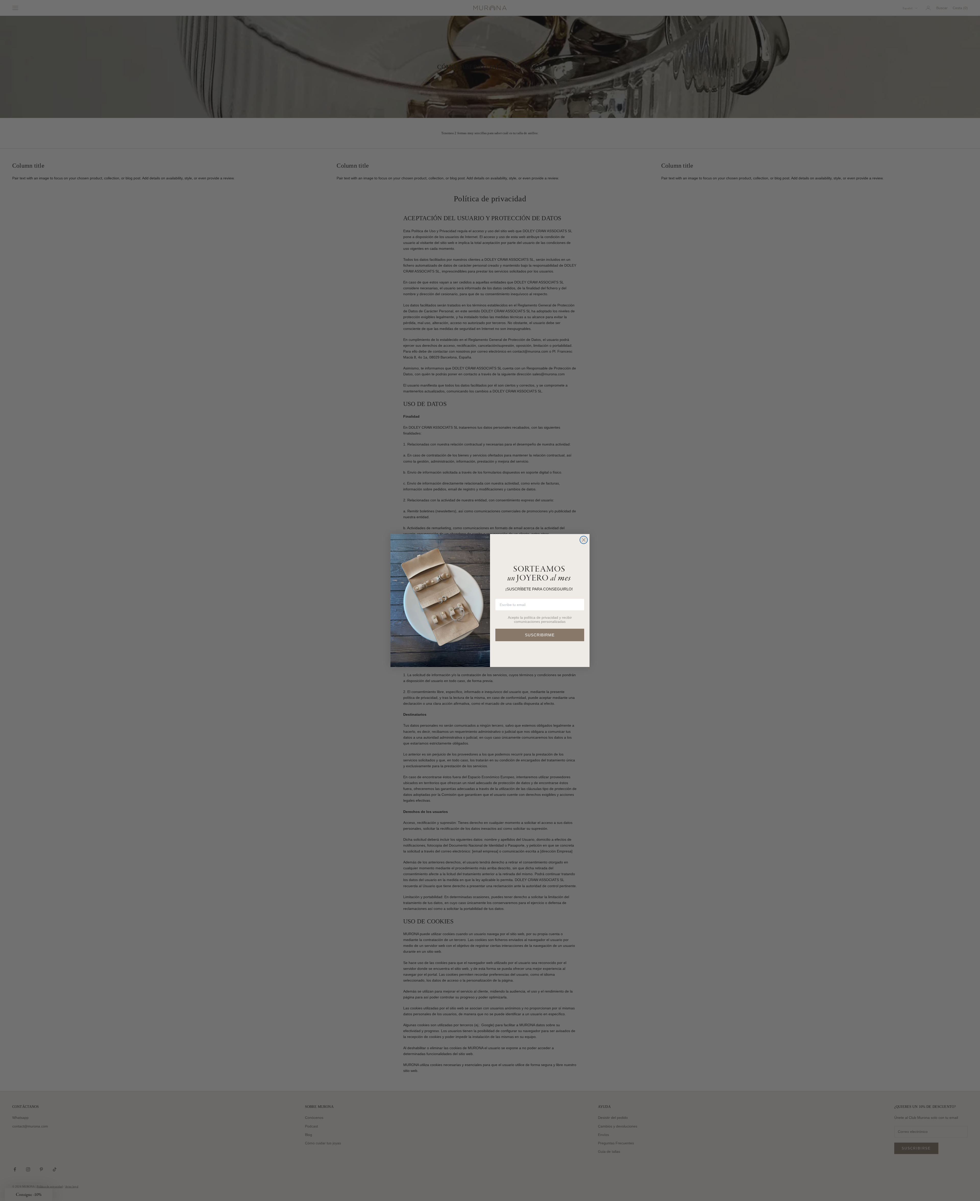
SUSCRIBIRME (540, 635)
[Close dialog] (583, 540)
